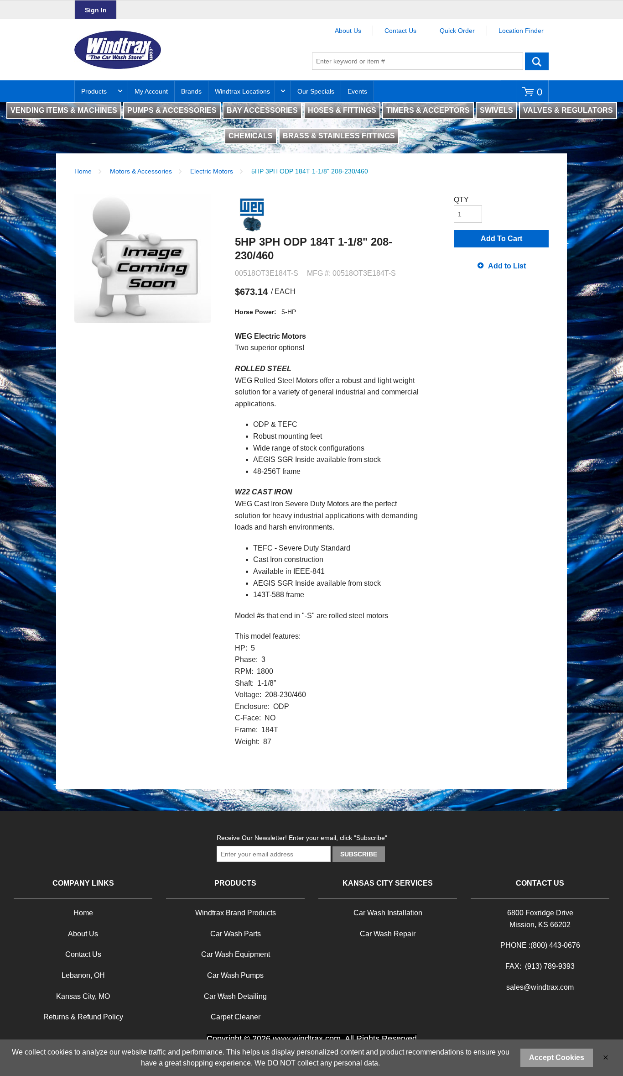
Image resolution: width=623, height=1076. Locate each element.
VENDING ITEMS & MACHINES (63, 110)
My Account (151, 91)
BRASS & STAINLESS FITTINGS (339, 136)
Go (537, 61)
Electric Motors (211, 171)
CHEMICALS (250, 136)
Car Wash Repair (387, 934)
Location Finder (521, 30)
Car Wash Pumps (235, 975)
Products (94, 91)
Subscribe (358, 854)
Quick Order (457, 30)
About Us (348, 30)
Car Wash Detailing (235, 996)
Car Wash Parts (235, 934)
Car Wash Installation (387, 913)
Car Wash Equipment (235, 954)
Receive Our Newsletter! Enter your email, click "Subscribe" (302, 837)
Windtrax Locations (242, 91)
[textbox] (417, 61)
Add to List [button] (507, 266)
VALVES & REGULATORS (568, 110)
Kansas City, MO (83, 996)
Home (83, 171)
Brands (191, 91)
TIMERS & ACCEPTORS (428, 110)
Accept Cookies (556, 1057)
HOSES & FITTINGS (342, 110)
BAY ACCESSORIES (262, 110)
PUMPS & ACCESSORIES (172, 110)
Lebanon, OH (83, 975)
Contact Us (400, 30)
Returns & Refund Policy (83, 1017)
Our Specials (315, 91)
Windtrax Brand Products (235, 913)
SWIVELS (496, 110)
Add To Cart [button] (501, 238)
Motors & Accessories (141, 171)
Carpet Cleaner (235, 1017)
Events (357, 91)
